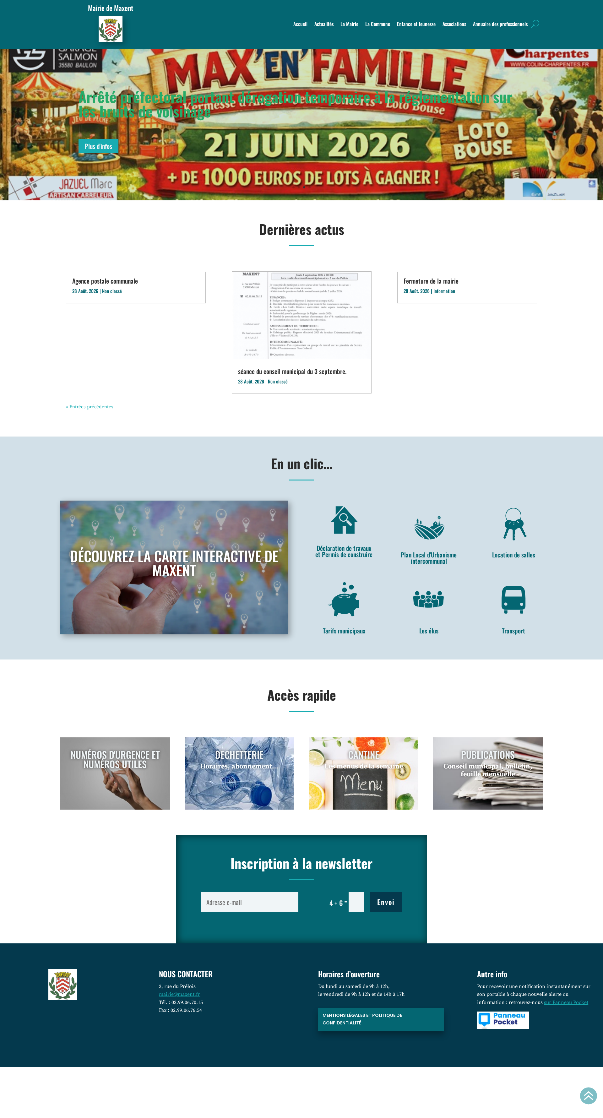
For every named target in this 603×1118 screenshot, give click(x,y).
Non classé (112, 290)
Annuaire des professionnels (500, 25)
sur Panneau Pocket (566, 1002)
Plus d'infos (98, 146)
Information (444, 290)
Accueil (300, 25)
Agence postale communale (105, 280)
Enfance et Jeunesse (416, 25)
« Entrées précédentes (89, 407)
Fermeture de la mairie (431, 280)
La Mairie (349, 25)
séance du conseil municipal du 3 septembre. (292, 371)
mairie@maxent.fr (179, 994)
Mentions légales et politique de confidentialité (362, 1019)
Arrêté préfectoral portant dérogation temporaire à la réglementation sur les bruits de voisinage (295, 104)
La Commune (377, 25)
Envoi (386, 902)
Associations (454, 25)
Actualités (324, 25)
